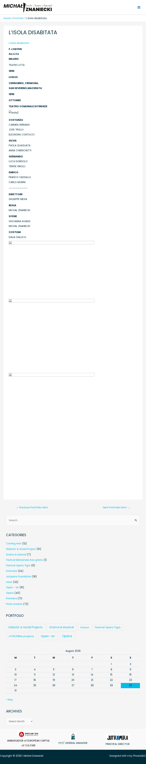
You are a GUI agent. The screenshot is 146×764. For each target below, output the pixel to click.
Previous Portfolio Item (32, 507)
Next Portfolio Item (116, 507)
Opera (10, 593)
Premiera (11, 598)
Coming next (14, 543)
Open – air (12, 587)
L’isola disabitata (19, 43)
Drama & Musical (16, 554)
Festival (84, 627)
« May (9, 699)
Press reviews (14, 604)
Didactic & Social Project (21, 549)
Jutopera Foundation (18, 576)
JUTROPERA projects (21, 636)
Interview (11, 571)
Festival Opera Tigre (18, 565)
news (9, 582)
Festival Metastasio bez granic (24, 560)
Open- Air (48, 636)
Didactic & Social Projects (26, 627)
